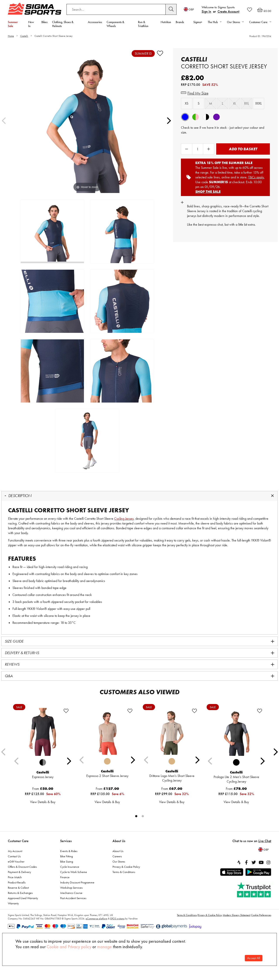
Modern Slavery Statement (236, 915)
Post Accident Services (73, 898)
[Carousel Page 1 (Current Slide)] (136, 816)
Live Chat (264, 841)
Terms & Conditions (123, 872)
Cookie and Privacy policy (69, 946)
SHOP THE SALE (208, 191)
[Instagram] (268, 862)
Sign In (206, 11)
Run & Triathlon (143, 24)
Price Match (15, 877)
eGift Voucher (16, 861)
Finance (65, 877)
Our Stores (118, 861)
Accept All (253, 958)
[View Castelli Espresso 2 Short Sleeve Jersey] (107, 731)
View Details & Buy (42, 802)
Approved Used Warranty (23, 898)
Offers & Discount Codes (22, 867)
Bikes (44, 22)
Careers (117, 856)
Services (66, 841)
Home (11, 36)
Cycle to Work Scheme (73, 872)
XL (234, 103)
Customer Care (18, 841)
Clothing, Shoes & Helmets (62, 24)
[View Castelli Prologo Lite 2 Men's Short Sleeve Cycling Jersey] (236, 732)
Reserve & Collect (18, 888)
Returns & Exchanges (20, 893)
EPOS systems (117, 918)
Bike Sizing (66, 861)
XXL (246, 103)
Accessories (95, 22)
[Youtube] (261, 862)
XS (186, 103)
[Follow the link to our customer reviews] (254, 890)
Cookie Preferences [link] (261, 915)
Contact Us (14, 856)
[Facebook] (246, 862)
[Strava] (239, 862)
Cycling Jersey (124, 518)
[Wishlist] (250, 10)
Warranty (13, 903)
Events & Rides (68, 851)
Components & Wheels (115, 24)
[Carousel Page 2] (143, 816)
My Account (15, 851)
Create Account (228, 11)
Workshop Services (71, 888)
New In (31, 24)
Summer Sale (13, 24)
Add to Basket (243, 148)
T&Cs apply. (256, 177)
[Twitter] (253, 862)
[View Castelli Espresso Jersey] (42, 732)
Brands (180, 22)
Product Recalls (17, 882)
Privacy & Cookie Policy (126, 867)
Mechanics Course (71, 893)
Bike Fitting (66, 856)
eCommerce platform (96, 918)
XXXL (258, 103)
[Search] (171, 9)
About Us (118, 841)
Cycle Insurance (69, 867)
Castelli (24, 36)
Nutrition (166, 22)
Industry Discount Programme (77, 882)
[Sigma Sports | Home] (34, 9)
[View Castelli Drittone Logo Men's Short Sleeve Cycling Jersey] (172, 731)
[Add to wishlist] (160, 53)
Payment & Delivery (19, 872)
